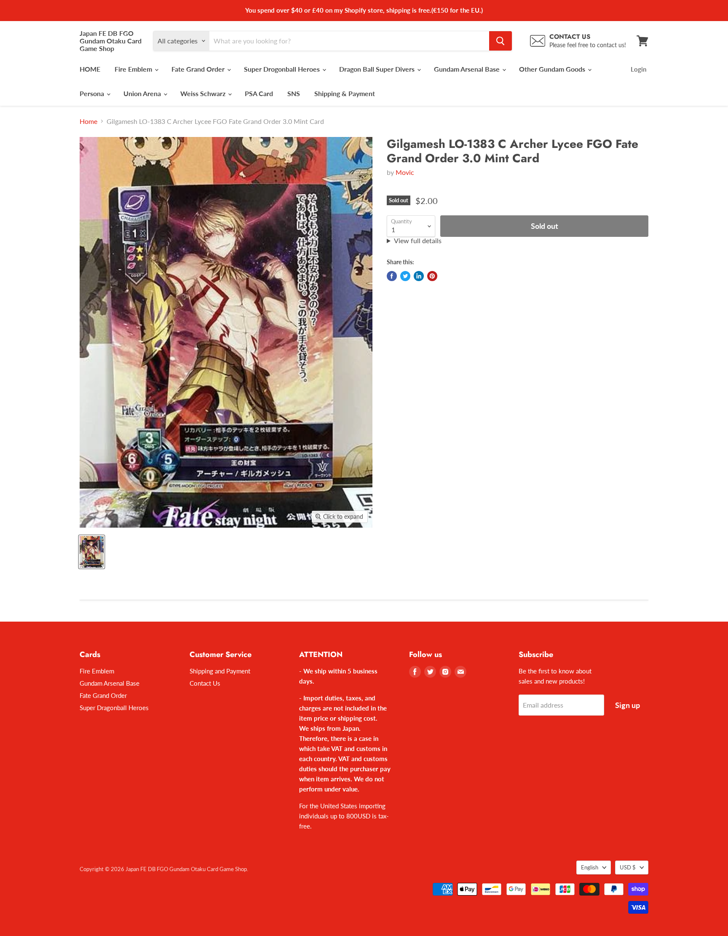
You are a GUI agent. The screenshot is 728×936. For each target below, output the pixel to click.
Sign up (627, 705)
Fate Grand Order (198, 69)
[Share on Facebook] (392, 276)
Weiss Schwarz (203, 93)
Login (638, 69)
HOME (90, 69)
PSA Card (259, 93)
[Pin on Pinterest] (432, 276)
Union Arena (143, 93)
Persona (93, 93)
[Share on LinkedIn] (419, 276)
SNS (293, 93)
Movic (405, 172)
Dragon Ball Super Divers (377, 69)
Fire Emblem (134, 69)
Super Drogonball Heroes (282, 69)
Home (88, 121)
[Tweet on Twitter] (405, 276)
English (589, 867)
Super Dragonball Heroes (114, 707)
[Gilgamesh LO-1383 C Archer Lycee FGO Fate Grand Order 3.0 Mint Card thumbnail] (91, 552)
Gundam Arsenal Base (467, 69)
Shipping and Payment (220, 671)
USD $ (628, 867)
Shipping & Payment (344, 93)
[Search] (500, 41)
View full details (418, 240)
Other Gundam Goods (553, 69)
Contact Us (205, 683)
